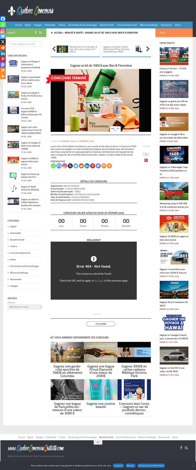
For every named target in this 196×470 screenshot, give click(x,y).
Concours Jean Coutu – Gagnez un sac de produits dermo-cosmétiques (134, 408)
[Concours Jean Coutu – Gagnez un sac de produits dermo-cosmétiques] (134, 389)
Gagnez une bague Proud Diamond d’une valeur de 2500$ (100, 371)
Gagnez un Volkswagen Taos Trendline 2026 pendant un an (174, 170)
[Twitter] (75, 165)
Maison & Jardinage (149, 25)
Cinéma (61, 25)
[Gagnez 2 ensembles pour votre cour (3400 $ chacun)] (174, 257)
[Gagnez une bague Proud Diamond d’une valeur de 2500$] (100, 352)
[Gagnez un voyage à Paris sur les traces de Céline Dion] (174, 122)
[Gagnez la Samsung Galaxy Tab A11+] (13, 176)
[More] (109, 165)
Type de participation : (61, 197)
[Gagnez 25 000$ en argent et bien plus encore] (13, 160)
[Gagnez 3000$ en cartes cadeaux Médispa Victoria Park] (134, 352)
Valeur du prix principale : (62, 191)
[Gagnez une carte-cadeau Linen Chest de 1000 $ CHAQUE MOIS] (13, 129)
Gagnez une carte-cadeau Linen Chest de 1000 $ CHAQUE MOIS (31, 130)
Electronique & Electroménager (82, 25)
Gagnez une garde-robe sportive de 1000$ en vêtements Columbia (67, 371)
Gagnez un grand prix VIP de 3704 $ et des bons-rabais (30, 80)
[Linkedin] (87, 165)
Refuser (130, 465)
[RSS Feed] (40, 32)
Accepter (118, 465)
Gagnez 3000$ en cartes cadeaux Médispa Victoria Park (134, 371)
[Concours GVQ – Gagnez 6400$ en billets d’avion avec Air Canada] (13, 110)
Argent (28, 25)
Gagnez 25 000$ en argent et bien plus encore (29, 161)
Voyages (38, 25)
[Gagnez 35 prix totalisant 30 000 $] (174, 290)
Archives (11, 302)
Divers (178, 25)
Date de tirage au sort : (61, 200)
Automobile (50, 25)
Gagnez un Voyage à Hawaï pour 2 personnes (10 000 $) (30, 64)
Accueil (18, 25)
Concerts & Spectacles (127, 25)
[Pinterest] (92, 165)
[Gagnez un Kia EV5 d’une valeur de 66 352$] (174, 356)
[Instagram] (64, 165)
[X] (70, 165)
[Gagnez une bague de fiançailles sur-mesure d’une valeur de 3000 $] (67, 389)
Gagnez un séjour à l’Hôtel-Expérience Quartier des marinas (30, 202)
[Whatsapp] (53, 165)
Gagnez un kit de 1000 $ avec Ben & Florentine (101, 65)
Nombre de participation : (62, 194)
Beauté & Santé (107, 25)
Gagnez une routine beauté (101, 405)
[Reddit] (81, 165)
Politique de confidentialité (151, 465)
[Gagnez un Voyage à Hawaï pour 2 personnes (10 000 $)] (13, 63)
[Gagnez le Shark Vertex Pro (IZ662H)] (13, 188)
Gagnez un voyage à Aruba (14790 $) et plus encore (31, 96)
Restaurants (166, 25)
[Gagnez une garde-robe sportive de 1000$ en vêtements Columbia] (67, 352)
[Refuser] (192, 465)
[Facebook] (59, 165)
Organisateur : (57, 186)
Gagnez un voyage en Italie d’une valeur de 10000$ (30, 145)
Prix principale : (58, 188)
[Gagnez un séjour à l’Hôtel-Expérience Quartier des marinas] (13, 201)
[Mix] (103, 165)
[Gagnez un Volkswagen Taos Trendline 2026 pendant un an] (174, 155)
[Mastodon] (98, 165)
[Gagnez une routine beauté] (100, 389)
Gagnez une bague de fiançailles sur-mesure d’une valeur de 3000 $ (67, 408)
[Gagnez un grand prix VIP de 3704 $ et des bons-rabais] (13, 79)
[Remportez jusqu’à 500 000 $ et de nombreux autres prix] (174, 191)
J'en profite (100, 324)
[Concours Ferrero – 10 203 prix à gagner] (174, 56)
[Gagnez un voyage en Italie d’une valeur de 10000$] (13, 144)
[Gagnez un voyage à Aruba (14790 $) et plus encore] (13, 94)
